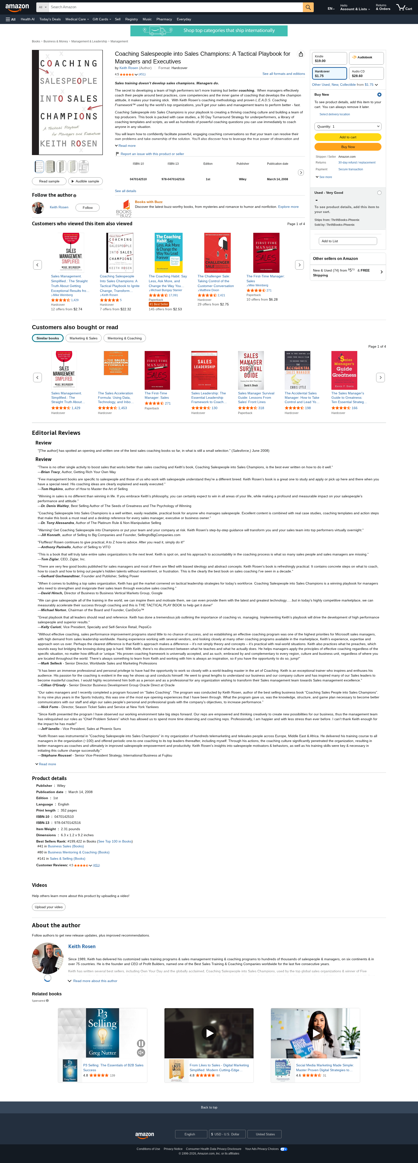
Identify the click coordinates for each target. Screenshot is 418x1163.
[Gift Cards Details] (110, 19)
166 (355, 408)
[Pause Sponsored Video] (141, 1043)
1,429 (76, 408)
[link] (71, 283)
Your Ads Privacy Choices (262, 1149)
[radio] (329, 58)
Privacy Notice (173, 1149)
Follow (88, 208)
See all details (125, 191)
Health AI (28, 19)
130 (214, 408)
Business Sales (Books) (66, 846)
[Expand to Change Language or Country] (334, 9)
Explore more (288, 207)
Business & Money (56, 41)
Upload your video (49, 907)
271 (168, 403)
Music (147, 19)
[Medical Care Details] (88, 19)
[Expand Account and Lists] (369, 9)
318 (261, 408)
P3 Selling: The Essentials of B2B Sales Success (113, 1067)
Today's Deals (50, 19)
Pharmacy (164, 19)
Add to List (330, 241)
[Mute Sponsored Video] (141, 1052)
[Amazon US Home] (144, 1136)
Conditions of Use (148, 1149)
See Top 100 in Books (115, 841)
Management (119, 41)
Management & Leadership (89, 41)
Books (36, 41)
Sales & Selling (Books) (67, 858)
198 (308, 408)
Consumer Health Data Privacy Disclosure (213, 1149)
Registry (131, 19)
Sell (117, 19)
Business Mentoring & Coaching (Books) (79, 852)
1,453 (122, 408)
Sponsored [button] (38, 1000)
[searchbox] (176, 7)
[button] (11, 19)
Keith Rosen (128, 68)
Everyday (184, 19)
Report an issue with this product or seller (152, 154)
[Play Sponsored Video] (209, 1033)
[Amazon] (17, 7)
